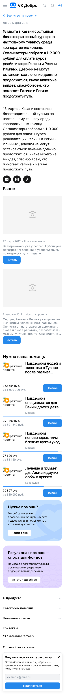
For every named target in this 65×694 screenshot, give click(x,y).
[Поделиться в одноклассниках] (17, 179)
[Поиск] (45, 5)
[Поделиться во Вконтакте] (7, 179)
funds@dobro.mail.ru (20, 636)
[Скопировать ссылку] (27, 179)
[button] (32, 598)
